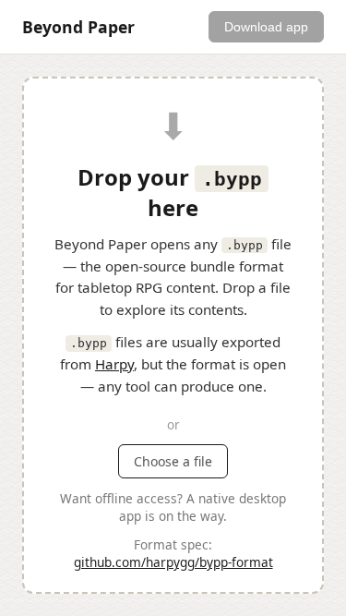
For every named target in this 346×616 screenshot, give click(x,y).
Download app (266, 26)
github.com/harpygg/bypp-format (173, 562)
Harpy (114, 364)
